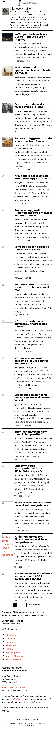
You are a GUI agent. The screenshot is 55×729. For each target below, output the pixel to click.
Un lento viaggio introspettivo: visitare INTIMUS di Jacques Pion (29, 469)
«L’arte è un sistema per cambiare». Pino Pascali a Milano (30, 324)
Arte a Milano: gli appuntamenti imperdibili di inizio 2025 (32, 70)
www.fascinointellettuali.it (13, 687)
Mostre (28, 169)
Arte (28, 61)
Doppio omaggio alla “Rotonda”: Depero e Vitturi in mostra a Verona (33, 213)
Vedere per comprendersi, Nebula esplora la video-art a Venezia (33, 398)
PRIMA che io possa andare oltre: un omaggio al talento (32, 177)
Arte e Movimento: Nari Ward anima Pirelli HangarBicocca (32, 504)
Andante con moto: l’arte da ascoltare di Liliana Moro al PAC (32, 287)
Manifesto (11, 638)
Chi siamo (11, 635)
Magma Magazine (15, 655)
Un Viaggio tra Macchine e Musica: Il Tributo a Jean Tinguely (31, 37)
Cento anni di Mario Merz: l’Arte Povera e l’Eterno (30, 105)
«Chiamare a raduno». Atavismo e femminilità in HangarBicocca (30, 539)
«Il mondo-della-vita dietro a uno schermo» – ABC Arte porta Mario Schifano (33, 576)
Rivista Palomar (14, 659)
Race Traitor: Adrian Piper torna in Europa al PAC (30, 433)
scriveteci (15, 699)
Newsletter (11, 645)
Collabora (10, 642)
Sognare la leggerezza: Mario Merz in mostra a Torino (33, 140)
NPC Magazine (13, 652)
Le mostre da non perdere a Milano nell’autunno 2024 (31, 248)
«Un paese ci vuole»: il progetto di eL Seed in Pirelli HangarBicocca (31, 361)
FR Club (10, 648)
